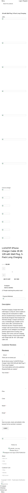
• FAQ (3, 461)
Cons (3, 398)
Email (4, 413)
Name (4, 405)
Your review (5, 372)
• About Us (4, 458)
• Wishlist (4, 472)
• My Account (5, 475)
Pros (3, 391)
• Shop (3, 470)
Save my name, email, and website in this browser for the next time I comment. (13, 423)
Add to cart (7, 279)
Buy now (16, 279)
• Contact (4, 463)
